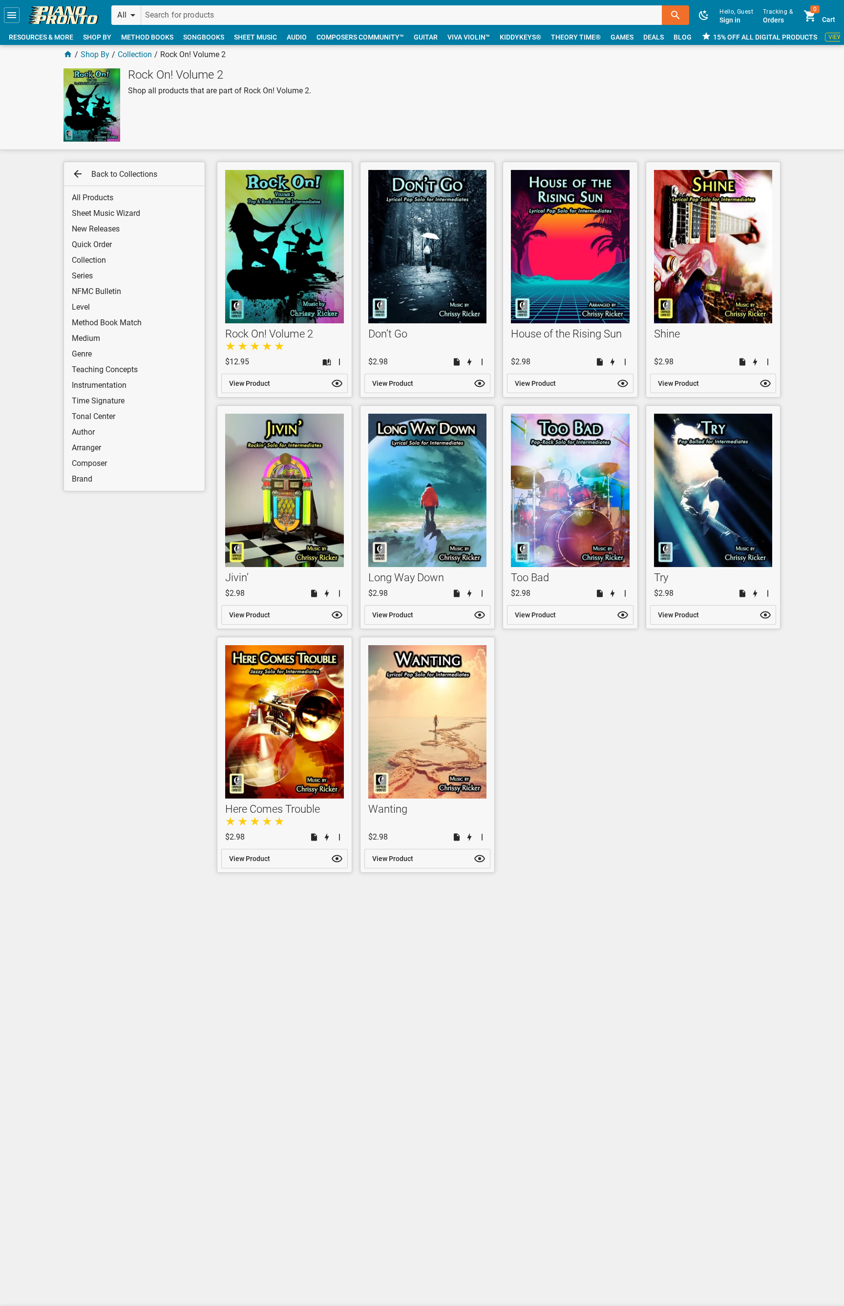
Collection (135, 54)
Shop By (95, 54)
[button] (12, 15)
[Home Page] (67, 54)
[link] (63, 15)
